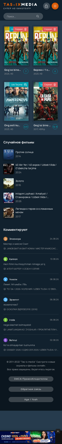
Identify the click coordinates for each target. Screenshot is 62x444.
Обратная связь (31, 389)
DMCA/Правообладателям (31, 378)
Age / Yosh (31, 399)
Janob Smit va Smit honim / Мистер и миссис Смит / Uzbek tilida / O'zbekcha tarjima (33, 248)
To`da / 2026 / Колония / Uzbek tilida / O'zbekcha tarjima (33, 289)
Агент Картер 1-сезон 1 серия (23, 268)
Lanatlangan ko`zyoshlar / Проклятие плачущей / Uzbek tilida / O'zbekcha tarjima (33, 329)
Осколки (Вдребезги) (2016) (22, 309)
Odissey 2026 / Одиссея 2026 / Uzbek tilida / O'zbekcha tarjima (33, 349)
